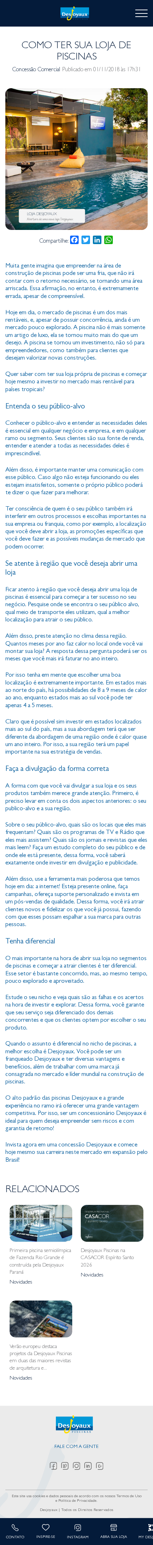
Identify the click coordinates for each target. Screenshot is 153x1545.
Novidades (21, 1282)
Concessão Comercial (36, 70)
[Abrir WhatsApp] (135, 1527)
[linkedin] (90, 1466)
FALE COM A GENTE (76, 1447)
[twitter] (67, 1466)
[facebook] (56, 1466)
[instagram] (79, 1466)
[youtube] (99, 1466)
